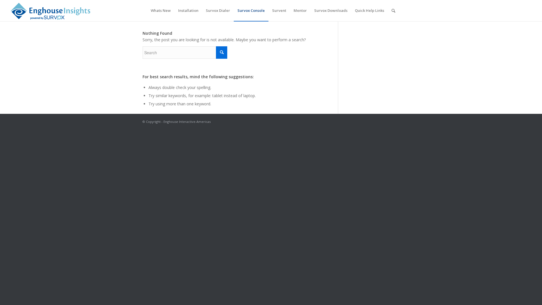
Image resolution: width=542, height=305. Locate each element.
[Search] (393, 10)
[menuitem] (160, 10)
